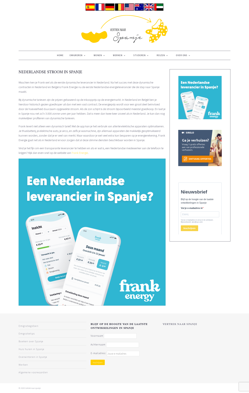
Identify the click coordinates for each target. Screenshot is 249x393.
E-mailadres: (99, 353)
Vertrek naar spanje (180, 324)
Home (60, 55)
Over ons (181, 55)
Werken (117, 55)
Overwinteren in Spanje (33, 357)
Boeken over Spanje (31, 341)
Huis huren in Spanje (31, 349)
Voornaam (97, 335)
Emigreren (76, 55)
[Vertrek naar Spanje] (124, 29)
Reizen (161, 55)
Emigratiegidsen (28, 326)
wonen (98, 55)
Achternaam (98, 344)
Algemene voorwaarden (33, 372)
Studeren (139, 55)
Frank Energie (80, 153)
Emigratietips (27, 333)
